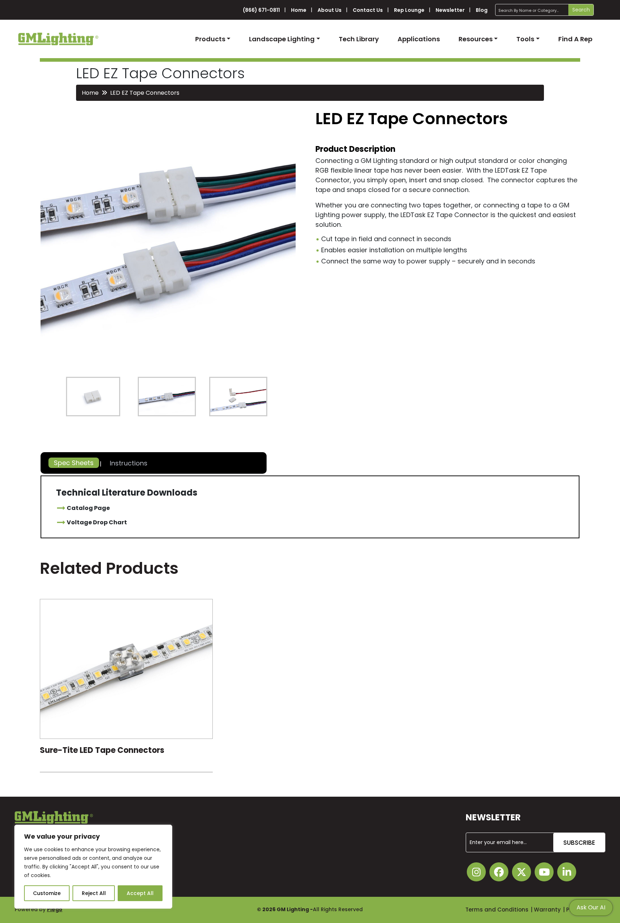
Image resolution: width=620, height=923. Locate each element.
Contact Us (368, 10)
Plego (54, 909)
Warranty (547, 909)
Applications (419, 38)
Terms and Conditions (497, 909)
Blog (482, 10)
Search (581, 9)
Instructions (128, 463)
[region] (93, 867)
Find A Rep (575, 38)
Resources (476, 38)
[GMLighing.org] (126, 670)
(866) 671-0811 (261, 10)
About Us (330, 10)
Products (210, 38)
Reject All (94, 893)
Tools (525, 38)
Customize (47, 893)
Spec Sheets (74, 462)
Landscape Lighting (282, 38)
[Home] (58, 39)
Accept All (140, 893)
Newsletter (450, 10)
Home (298, 10)
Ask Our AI (591, 907)
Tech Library (359, 38)
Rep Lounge (409, 10)
